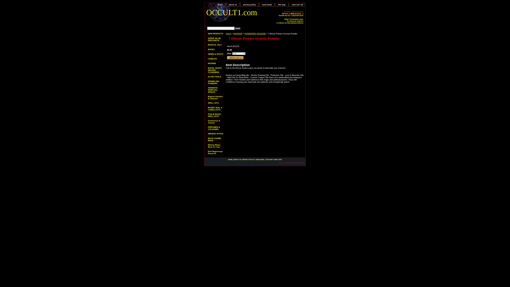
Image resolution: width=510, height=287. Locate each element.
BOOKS (211, 49)
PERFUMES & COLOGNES (214, 128)
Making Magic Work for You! (214, 146)
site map (282, 5)
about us (233, 5)
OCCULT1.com (231, 12)
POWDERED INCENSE (255, 34)
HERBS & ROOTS (215, 54)
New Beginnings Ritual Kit (215, 152)
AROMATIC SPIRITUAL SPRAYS (213, 90)
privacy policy (249, 5)
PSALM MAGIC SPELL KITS (214, 115)
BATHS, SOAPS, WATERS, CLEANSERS (215, 70)
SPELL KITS (213, 103)
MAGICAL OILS (215, 45)
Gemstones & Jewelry (214, 122)
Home (228, 34)
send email (267, 5)
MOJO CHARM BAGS (214, 139)
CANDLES (212, 59)
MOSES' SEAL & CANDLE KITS (215, 109)
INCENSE (237, 34)
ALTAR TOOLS (214, 77)
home (220, 5)
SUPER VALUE (214, 39)
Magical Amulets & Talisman (215, 97)
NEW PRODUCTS (215, 34)
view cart (296, 5)
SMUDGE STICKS (215, 134)
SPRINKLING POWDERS (213, 82)
